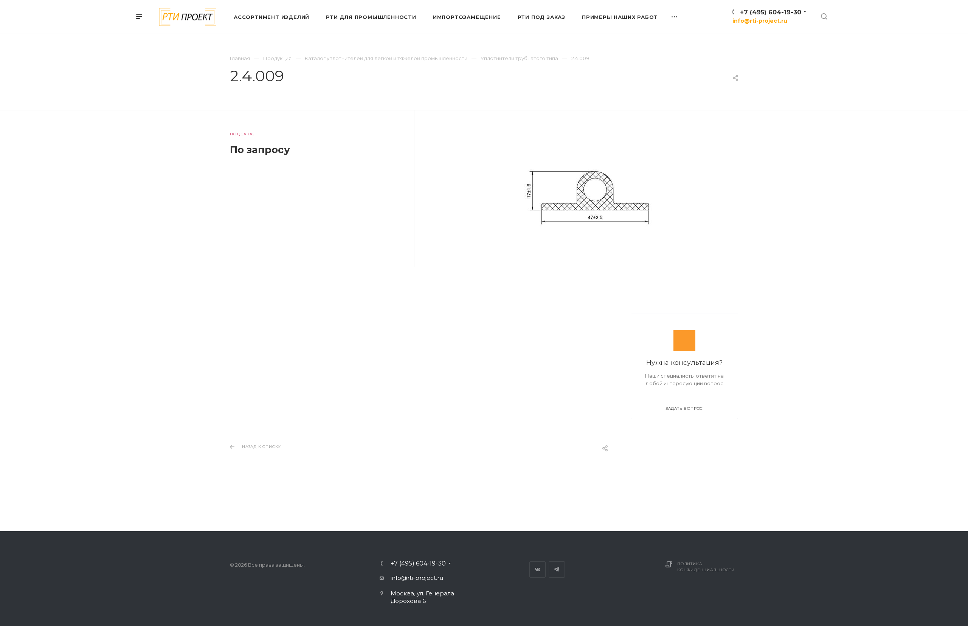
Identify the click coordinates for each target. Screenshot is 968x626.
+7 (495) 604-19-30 (770, 12)
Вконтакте (537, 569)
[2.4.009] (587, 199)
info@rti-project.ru (759, 20)
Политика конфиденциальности (705, 566)
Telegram (557, 569)
